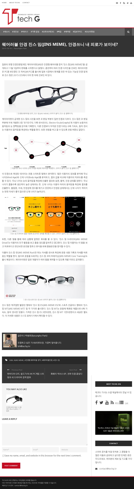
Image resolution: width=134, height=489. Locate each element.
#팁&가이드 (77, 32)
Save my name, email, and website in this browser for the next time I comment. (43, 456)
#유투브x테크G (48, 32)
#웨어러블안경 (47, 360)
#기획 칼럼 (35, 32)
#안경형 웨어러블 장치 (33, 360)
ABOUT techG (14, 2)
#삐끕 (59, 32)
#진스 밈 (56, 360)
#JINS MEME (19, 360)
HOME (4, 2)
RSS (117, 403)
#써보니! (24, 32)
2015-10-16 (7, 48)
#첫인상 (15, 32)
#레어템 (67, 32)
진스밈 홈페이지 (27, 316)
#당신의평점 (89, 32)
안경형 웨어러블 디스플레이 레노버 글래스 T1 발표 (13, 409)
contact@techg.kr (108, 469)
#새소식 (6, 32)
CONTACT (26, 2)
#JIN (11, 360)
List (126, 403)
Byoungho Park (20, 48)
